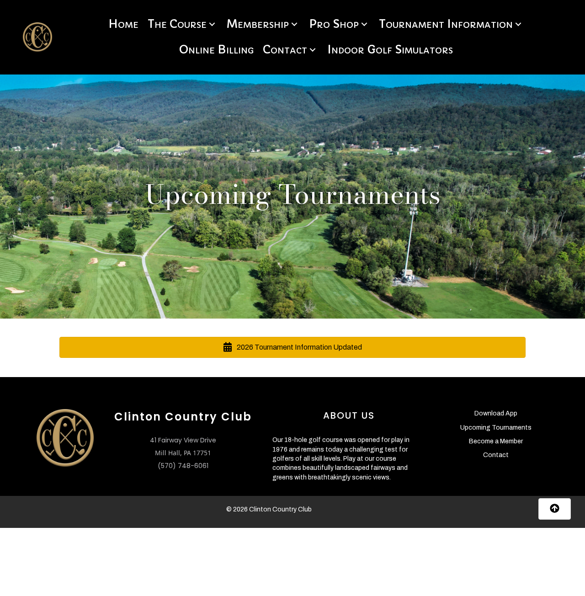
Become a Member (496, 441)
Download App (495, 413)
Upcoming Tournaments (496, 427)
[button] (212, 24)
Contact (496, 455)
